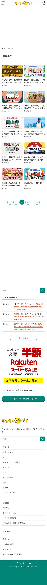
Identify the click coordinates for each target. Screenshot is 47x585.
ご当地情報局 (8, 544)
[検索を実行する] (42, 290)
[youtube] (30, 563)
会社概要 (6, 502)
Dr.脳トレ (6, 539)
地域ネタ (6, 467)
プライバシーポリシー (11, 513)
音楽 (4, 482)
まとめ (5, 487)
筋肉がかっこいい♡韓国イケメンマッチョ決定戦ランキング (28, 326)
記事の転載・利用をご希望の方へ (15, 523)
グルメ (5, 472)
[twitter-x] (20, 563)
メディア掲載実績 (9, 518)
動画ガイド (7, 549)
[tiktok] (26, 563)
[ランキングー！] (23, 3)
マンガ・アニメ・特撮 (11, 462)
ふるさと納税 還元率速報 (12, 554)
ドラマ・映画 (8, 477)
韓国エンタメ (8, 452)
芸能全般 (6, 447)
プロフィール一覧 (9, 492)
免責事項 (6, 507)
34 (37, 202)
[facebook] (17, 563)
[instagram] (23, 563)
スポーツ (6, 457)
